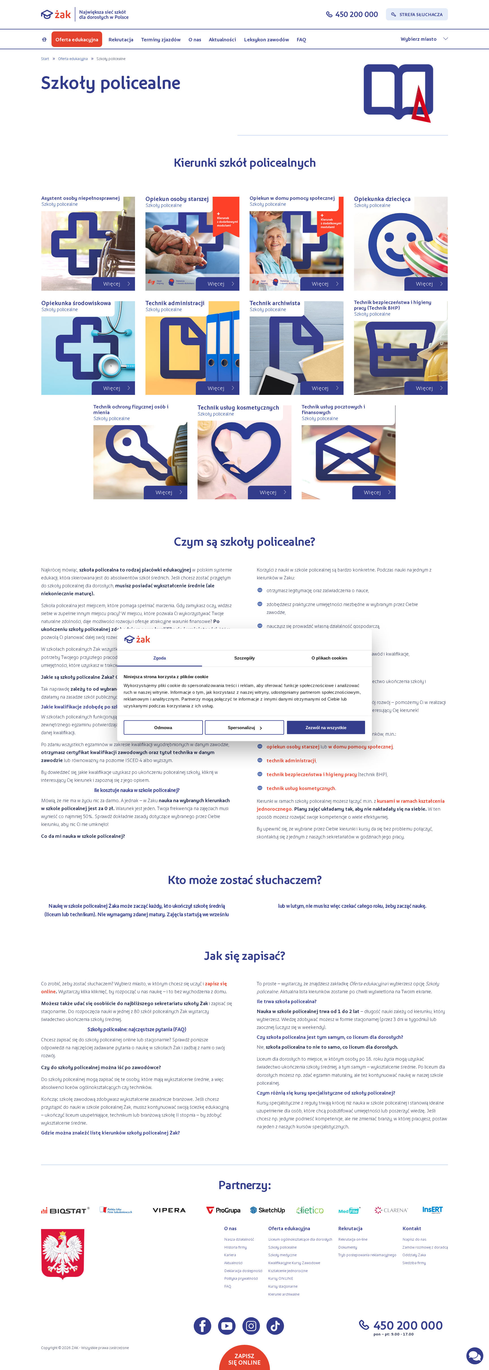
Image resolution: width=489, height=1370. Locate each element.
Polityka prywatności (241, 1278)
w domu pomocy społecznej (360, 746)
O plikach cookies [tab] (329, 658)
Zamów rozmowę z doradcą (425, 1247)
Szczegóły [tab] (244, 658)
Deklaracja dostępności (243, 1270)
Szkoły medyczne (282, 1254)
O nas (194, 39)
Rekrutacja (120, 39)
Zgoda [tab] (159, 658)
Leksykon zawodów (266, 39)
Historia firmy (235, 1247)
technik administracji (291, 760)
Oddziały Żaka (414, 1254)
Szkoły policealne (282, 1247)
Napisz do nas (414, 1239)
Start (45, 58)
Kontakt (411, 1228)
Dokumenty (347, 1247)
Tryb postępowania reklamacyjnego (367, 1254)
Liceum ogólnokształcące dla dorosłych (300, 1239)
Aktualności (222, 39)
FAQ (301, 39)
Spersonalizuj (241, 727)
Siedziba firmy (414, 1262)
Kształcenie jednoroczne (288, 1270)
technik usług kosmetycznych (301, 788)
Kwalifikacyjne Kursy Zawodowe (294, 1262)
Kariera (230, 1254)
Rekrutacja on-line (352, 1239)
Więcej (111, 283)
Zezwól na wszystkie (326, 727)
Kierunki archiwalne (283, 1294)
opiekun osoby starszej (293, 746)
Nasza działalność (239, 1239)
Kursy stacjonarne (282, 1286)
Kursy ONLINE (280, 1278)
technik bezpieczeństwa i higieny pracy (312, 774)
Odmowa (163, 727)
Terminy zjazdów (161, 39)
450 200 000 (356, 14)
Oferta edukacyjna (76, 39)
